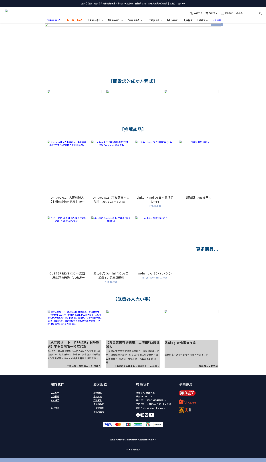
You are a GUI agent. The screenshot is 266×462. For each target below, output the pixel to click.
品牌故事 (55, 392)
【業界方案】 (94, 20)
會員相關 (97, 396)
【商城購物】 (133, 20)
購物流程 (97, 392)
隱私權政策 (98, 411)
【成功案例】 (173, 20)
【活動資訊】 (153, 20)
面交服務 (97, 400)
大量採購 (188, 20)
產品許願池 (56, 408)
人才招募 (55, 400)
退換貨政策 (98, 404)
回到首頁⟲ (202, 20)
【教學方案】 (114, 20)
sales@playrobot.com (153, 408)
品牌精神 (55, 396)
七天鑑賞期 (98, 408)
